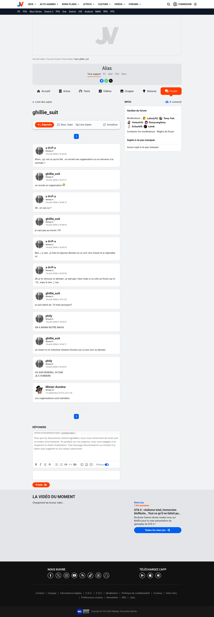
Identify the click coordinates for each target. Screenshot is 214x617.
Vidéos (118, 4)
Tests (87, 91)
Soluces (152, 91)
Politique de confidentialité (136, 593)
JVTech (87, 4)
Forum (173, 91)
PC (18, 11)
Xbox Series (35, 11)
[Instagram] (66, 575)
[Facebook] (50, 575)
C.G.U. (89, 593)
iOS (80, 11)
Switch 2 (48, 11)
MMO (98, 11)
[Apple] (150, 575)
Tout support (94, 74)
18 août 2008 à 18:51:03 (56, 299)
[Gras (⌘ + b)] (36, 464)
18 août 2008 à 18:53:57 (56, 322)
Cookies (158, 593)
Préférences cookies (92, 597)
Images (129, 91)
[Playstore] (142, 575)
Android (89, 11)
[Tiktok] (90, 575)
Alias (42, 59)
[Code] (70, 464)
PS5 (25, 11)
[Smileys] (82, 464)
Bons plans (69, 4)
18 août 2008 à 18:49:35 (56, 247)
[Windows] (158, 575)
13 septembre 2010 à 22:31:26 (59, 393)
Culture (103, 4)
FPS (112, 11)
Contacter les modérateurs (141, 131)
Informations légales (71, 593)
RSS (124, 597)
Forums (133, 4)
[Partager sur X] (111, 81)
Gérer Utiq (171, 593)
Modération (112, 593)
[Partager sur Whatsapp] (106, 81)
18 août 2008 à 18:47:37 (56, 180)
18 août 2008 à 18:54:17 (56, 344)
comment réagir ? (68, 433)
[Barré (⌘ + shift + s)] (50, 464)
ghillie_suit (53, 174)
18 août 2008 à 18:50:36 (56, 273)
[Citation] (66, 464)
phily (49, 316)
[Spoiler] (75, 464)
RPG (105, 11)
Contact (40, 593)
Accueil (35, 59)
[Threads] (98, 575)
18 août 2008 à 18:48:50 (56, 225)
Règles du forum (165, 131)
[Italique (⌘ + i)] (40, 464)
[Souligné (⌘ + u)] (45, 464)
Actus (66, 91)
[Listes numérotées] (61, 464)
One (64, 11)
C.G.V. (99, 593)
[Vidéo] (91, 464)
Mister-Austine (56, 387)
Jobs (132, 597)
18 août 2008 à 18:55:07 (56, 367)
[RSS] (82, 575)
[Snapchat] (106, 575)
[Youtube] (74, 575)
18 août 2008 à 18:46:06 (56, 154)
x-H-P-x (51, 148)
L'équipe (52, 593)
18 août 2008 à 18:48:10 (56, 202)
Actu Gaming (48, 4)
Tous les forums (53, 59)
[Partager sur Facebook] (102, 81)
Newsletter (112, 597)
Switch (72, 11)
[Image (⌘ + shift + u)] (86, 464)
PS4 (58, 11)
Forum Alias (67, 59)
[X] (58, 575)
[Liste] (57, 464)
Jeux (30, 4)
